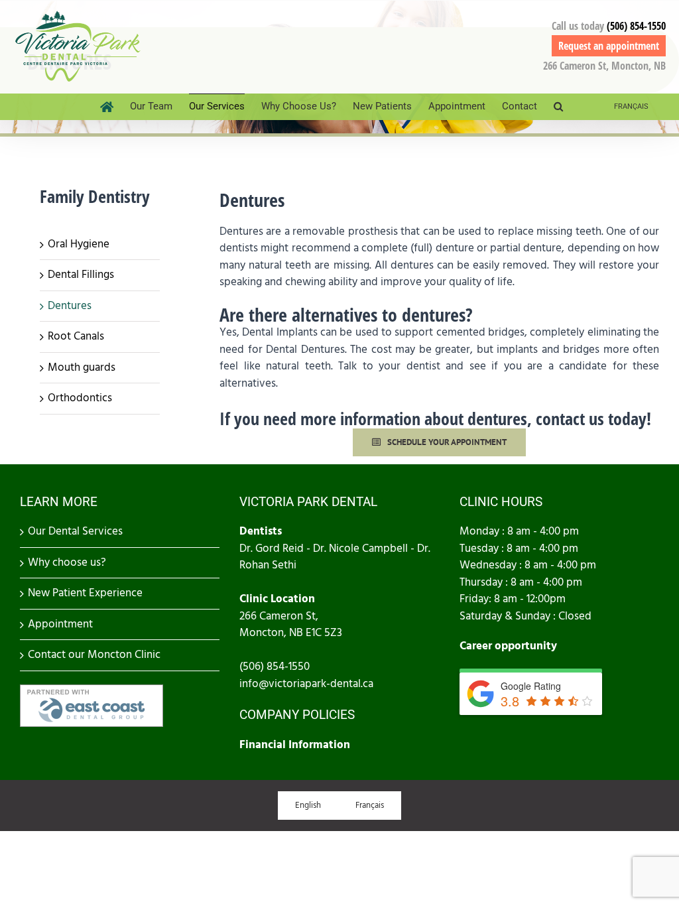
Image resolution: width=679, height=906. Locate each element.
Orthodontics (80, 398)
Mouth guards (81, 367)
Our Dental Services (75, 531)
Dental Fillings (81, 275)
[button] (558, 107)
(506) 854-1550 (636, 26)
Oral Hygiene (78, 244)
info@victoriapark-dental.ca (306, 684)
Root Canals (76, 336)
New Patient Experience (85, 593)
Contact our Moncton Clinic (94, 655)
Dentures (70, 306)
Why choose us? (67, 562)
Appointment (60, 624)
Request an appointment (608, 45)
